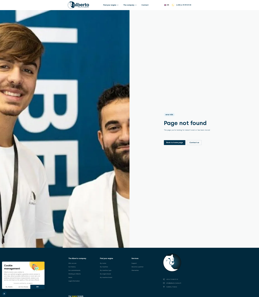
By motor (103, 263)
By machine (104, 267)
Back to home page (174, 142)
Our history (72, 267)
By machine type (105, 270)
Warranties (135, 270)
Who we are (72, 263)
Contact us (194, 142)
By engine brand (105, 274)
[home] (78, 5)
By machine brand (106, 277)
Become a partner (137, 267)
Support (134, 263)
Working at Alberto (74, 274)
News (70, 277)
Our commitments (74, 270)
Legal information (74, 281)
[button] (110, 5)
